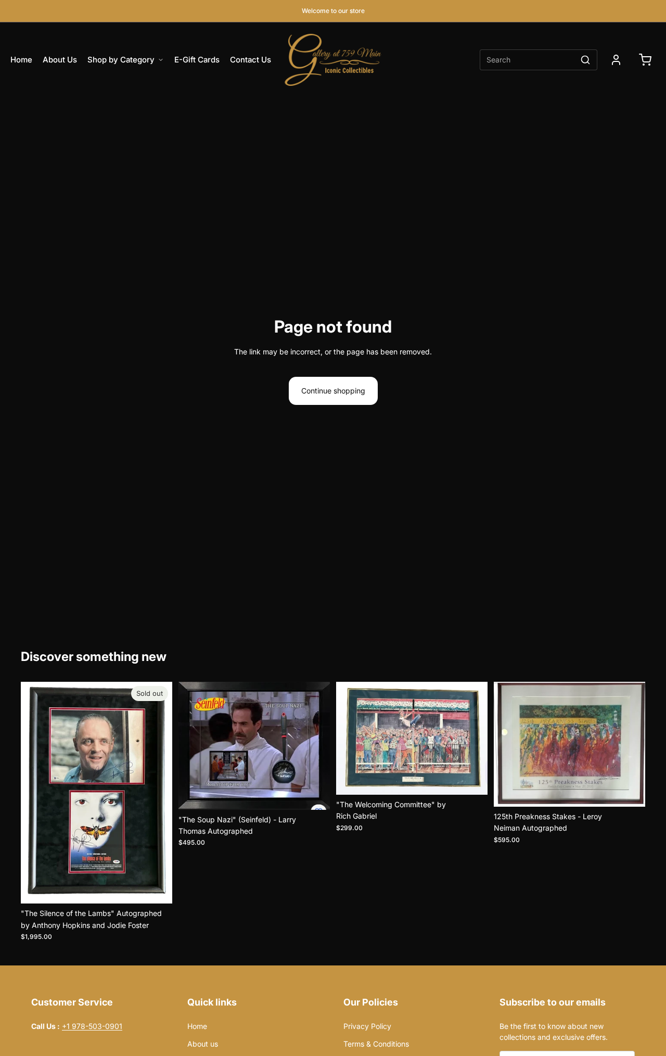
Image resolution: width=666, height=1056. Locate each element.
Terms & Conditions (376, 1043)
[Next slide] (156, 792)
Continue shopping (333, 390)
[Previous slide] (36, 792)
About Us (60, 60)
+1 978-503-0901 (92, 1026)
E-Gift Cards (197, 60)
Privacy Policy (393, 1026)
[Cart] (645, 59)
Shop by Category (121, 60)
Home (21, 60)
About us (202, 1043)
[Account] (616, 59)
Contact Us (250, 60)
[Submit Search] (585, 60)
